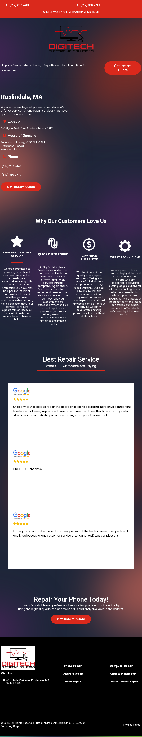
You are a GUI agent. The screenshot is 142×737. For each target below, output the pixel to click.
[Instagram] (17, 695)
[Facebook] (6, 695)
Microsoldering (32, 65)
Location (67, 65)
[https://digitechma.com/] (71, 39)
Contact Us (9, 70)
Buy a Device (52, 65)
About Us (81, 65)
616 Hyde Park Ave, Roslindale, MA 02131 (72, 12)
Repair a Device (11, 65)
